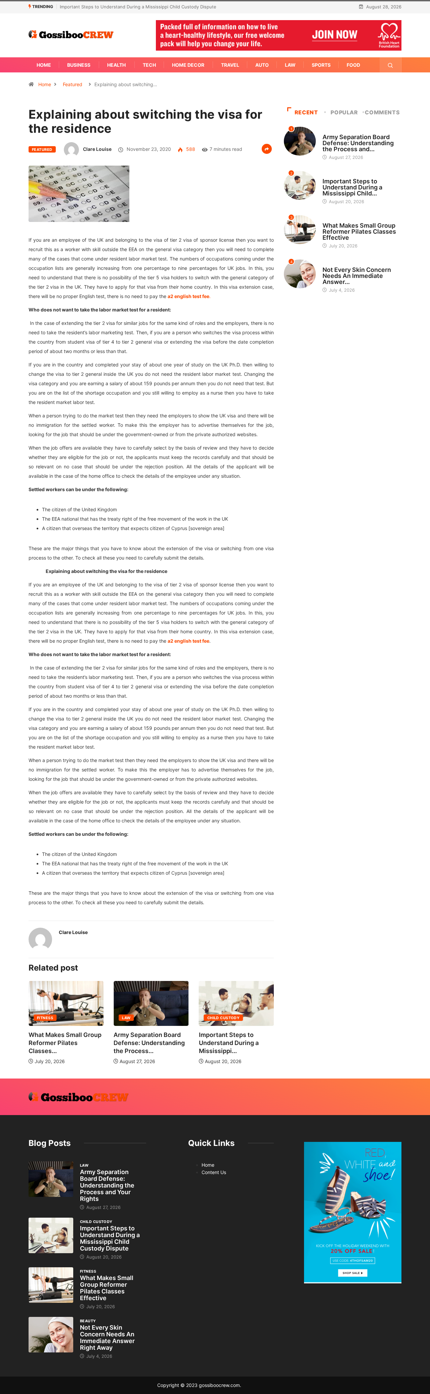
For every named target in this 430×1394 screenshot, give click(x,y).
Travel (230, 65)
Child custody (152, 1017)
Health (116, 65)
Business (78, 65)
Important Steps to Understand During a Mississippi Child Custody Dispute (110, 1238)
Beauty (330, 263)
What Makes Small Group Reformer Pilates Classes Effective (143, 6)
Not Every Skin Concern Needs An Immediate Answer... (356, 275)
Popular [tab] (344, 112)
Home (44, 65)
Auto (262, 65)
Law (290, 65)
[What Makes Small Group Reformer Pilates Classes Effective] (51, 1285)
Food (353, 65)
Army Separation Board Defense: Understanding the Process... (77, 1042)
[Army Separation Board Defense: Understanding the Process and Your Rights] (51, 1179)
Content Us (214, 1172)
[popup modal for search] (390, 64)
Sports (321, 65)
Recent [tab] (306, 112)
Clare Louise (97, 149)
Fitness (229, 1017)
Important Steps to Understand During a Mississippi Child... (352, 187)
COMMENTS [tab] (382, 112)
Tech (149, 65)
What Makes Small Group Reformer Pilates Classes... (248, 1042)
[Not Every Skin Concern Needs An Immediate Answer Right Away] (51, 1334)
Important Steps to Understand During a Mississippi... (157, 1042)
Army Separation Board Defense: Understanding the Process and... (358, 143)
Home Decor (188, 65)
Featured (72, 84)
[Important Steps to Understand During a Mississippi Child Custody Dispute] (51, 1235)
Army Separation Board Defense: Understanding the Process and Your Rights (107, 1185)
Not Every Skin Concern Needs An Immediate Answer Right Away (107, 1337)
